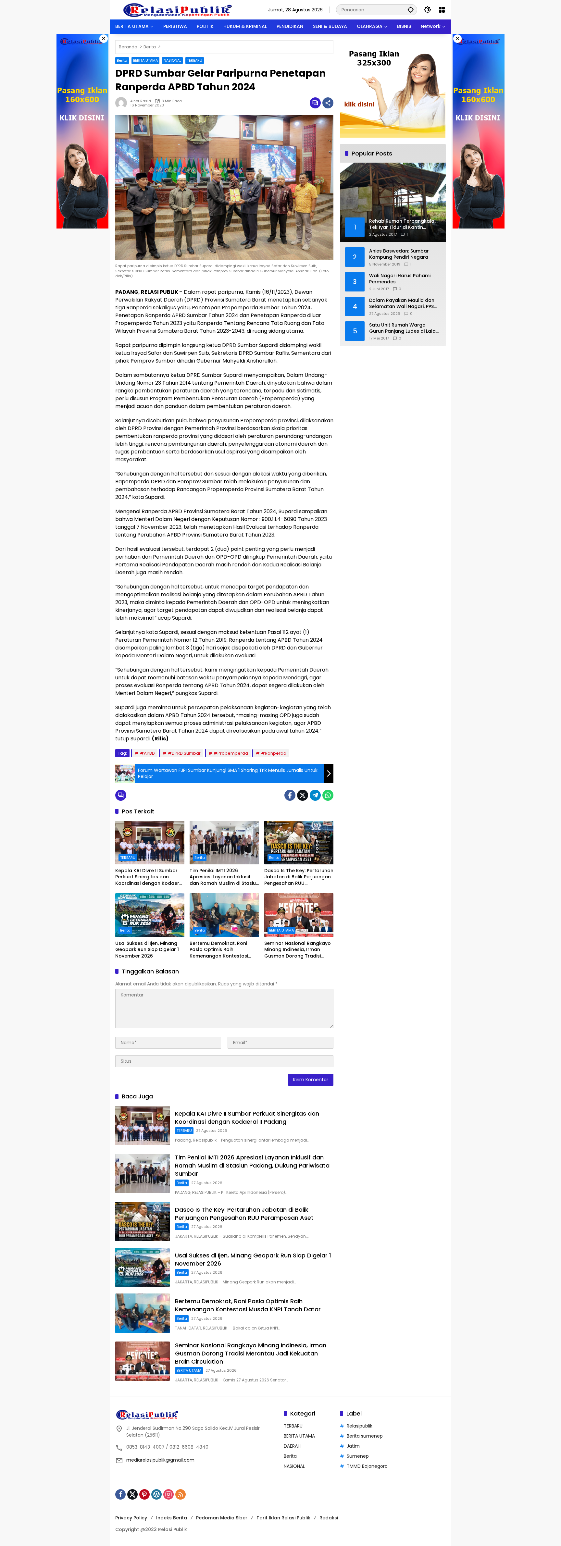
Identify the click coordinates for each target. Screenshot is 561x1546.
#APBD (147, 753)
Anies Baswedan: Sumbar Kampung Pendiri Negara (399, 254)
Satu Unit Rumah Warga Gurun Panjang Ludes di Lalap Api (404, 328)
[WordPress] (156, 1494)
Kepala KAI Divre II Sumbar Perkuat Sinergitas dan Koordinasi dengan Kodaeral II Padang (149, 877)
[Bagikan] (327, 102)
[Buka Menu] (442, 10)
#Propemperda (231, 753)
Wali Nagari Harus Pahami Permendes (399, 278)
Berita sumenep (365, 1436)
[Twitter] (302, 795)
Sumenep (358, 1456)
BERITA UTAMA (145, 60)
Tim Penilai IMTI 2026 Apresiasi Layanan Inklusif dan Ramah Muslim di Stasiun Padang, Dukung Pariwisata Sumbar (224, 877)
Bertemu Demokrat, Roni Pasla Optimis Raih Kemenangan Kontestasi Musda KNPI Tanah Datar (219, 949)
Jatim (353, 1446)
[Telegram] (315, 795)
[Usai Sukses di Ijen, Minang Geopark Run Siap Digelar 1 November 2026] (149, 915)
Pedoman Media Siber (221, 1518)
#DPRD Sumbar (184, 753)
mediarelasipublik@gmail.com (160, 1460)
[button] (410, 9)
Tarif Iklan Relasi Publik (283, 1518)
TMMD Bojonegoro (367, 1466)
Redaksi (328, 1518)
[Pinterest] (144, 1494)
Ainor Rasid (140, 101)
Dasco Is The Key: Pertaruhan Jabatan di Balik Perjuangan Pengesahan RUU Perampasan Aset (298, 877)
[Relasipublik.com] (178, 9)
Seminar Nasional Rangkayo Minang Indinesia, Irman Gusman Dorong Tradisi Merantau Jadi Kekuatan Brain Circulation (297, 949)
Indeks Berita (171, 1518)
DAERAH (292, 1446)
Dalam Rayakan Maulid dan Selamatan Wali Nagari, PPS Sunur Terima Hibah (401, 303)
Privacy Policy (131, 1518)
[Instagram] (168, 1494)
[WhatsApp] (327, 795)
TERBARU (194, 60)
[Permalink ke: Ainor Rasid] (122, 103)
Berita (122, 60)
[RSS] (180, 1494)
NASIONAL (172, 60)
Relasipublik (359, 1426)
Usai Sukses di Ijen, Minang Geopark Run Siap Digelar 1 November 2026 (147, 949)
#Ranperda (273, 753)
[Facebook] (289, 795)
